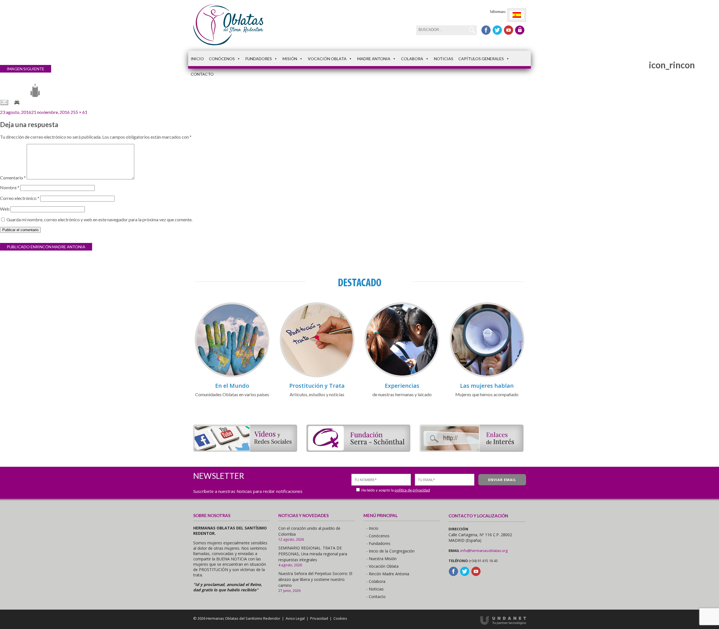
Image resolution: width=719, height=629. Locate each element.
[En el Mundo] (232, 376)
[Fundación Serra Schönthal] (358, 450)
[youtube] (508, 30)
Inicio (197, 58)
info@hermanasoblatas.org (484, 550)
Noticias (443, 58)
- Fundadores (378, 543)
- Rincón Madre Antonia (387, 573)
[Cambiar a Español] (517, 15)
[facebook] (486, 30)
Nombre (9, 187)
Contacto (202, 74)
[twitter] (497, 30)
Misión (290, 58)
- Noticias (375, 589)
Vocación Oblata (327, 58)
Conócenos (222, 58)
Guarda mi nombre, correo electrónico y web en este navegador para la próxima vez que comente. (99, 219)
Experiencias (402, 385)
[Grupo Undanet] (503, 623)
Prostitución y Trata (317, 385)
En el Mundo (232, 385)
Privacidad (319, 618)
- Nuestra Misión (381, 558)
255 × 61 (78, 112)
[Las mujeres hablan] (487, 376)
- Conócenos (378, 535)
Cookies (340, 618)
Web (5, 208)
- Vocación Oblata (382, 566)
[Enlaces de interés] (472, 450)
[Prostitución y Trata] (317, 376)
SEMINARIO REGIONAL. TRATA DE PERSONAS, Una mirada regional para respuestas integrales (312, 553)
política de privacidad (412, 490)
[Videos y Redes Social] (245, 450)
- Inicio (372, 528)
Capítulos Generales (481, 58)
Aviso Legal (295, 618)
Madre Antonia (373, 58)
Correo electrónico (19, 198)
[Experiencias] (402, 376)
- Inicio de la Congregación (390, 551)
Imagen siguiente (25, 68)
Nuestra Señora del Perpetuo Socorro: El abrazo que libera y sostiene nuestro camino (315, 579)
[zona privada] (520, 30)
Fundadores (258, 58)
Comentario (13, 177)
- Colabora (375, 581)
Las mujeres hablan (487, 385)
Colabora (412, 58)
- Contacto (376, 596)
